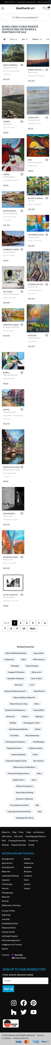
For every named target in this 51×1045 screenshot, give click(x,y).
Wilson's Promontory (24, 786)
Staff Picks (6, 915)
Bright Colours (18, 780)
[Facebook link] (25, 1006)
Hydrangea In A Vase (31, 723)
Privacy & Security (21, 1038)
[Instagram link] (16, 1006)
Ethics (37, 704)
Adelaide (27, 867)
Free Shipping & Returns (35, 836)
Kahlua (37, 729)
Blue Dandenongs (32, 735)
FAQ (4, 840)
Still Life (5, 901)
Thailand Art (9, 659)
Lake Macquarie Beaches (18, 729)
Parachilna (14, 735)
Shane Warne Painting (24, 792)
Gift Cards (18, 836)
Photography (7, 892)
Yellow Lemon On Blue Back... (24, 767)
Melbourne (28, 863)
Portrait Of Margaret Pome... (19, 773)
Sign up (8, 988)
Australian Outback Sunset (16, 761)
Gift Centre (7, 836)
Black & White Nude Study (16, 653)
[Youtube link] (35, 1015)
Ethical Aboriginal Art (11, 940)
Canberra (28, 875)
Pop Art (5, 888)
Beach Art (6, 871)
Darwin (27, 884)
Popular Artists (8, 932)
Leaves (35, 754)
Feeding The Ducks (14, 748)
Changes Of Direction (16, 672)
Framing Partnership (17, 840)
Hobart (27, 888)
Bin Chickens (39, 761)
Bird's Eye (18, 685)
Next (32, 628)
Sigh (37, 805)
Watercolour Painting (11, 905)
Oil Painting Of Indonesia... (15, 742)
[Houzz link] (16, 1015)
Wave (23, 659)
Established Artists (10, 923)
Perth (26, 880)
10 (23, 628)
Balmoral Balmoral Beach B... (24, 697)
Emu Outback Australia (19, 805)
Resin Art (6, 897)
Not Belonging (38, 742)
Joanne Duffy (38, 653)
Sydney (27, 859)
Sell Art (5, 949)
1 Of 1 (32, 685)
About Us (6, 832)
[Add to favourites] (22, 65)
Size (23, 39)
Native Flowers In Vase (18, 704)
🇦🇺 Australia (17, 955)
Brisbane (27, 871)
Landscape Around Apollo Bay (19, 811)
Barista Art (10, 716)
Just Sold (6, 919)
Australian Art (8, 867)
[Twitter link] (25, 1015)
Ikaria (34, 780)
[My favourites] (44, 8)
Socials (31, 845)
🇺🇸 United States (19, 958)
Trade (28, 832)
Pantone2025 (38, 710)
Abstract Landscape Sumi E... (15, 691)
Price (12, 39)
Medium (35, 39)
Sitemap (5, 845)
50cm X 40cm (36, 678)
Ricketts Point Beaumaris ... (15, 710)
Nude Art (6, 880)
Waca (39, 773)
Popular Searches (18, 845)
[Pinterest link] (35, 1006)
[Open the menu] (2, 8)
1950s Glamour (39, 659)
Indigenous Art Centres (12, 944)
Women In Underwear (24, 799)
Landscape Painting (10, 875)
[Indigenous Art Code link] (25, 1023)
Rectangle (15, 666)
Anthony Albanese (18, 754)
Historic (25, 716)
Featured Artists (9, 927)
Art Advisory (38, 832)
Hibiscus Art (36, 672)
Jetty (40, 811)
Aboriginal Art (8, 859)
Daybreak (39, 716)
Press (21, 832)
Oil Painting (7, 884)
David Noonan (39, 691)
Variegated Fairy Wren (24, 818)
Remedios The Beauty (15, 678)
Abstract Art (7, 863)
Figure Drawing (32, 666)
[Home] (25, 8)
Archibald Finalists (10, 936)
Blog (14, 832)
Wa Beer (13, 723)
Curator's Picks (8, 911)
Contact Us (33, 840)
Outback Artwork (35, 748)
